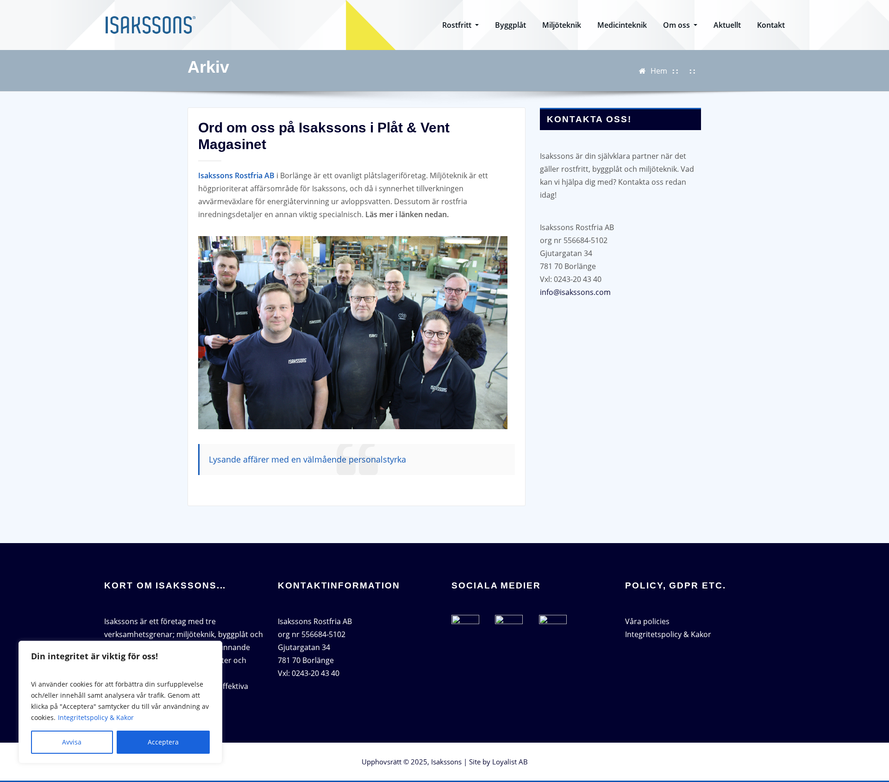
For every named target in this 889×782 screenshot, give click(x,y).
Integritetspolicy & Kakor (96, 717)
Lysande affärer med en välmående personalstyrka (308, 459)
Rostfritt (457, 25)
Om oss (677, 25)
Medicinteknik (622, 25)
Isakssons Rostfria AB (236, 175)
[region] (120, 702)
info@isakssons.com (575, 292)
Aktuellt (727, 25)
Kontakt (771, 25)
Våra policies (647, 621)
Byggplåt (510, 25)
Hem (659, 71)
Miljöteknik (561, 25)
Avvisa (71, 742)
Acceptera (163, 742)
